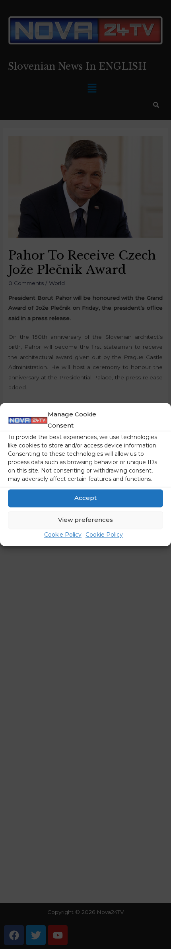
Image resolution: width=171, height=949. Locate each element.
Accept (85, 498)
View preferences (85, 520)
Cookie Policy (63, 534)
